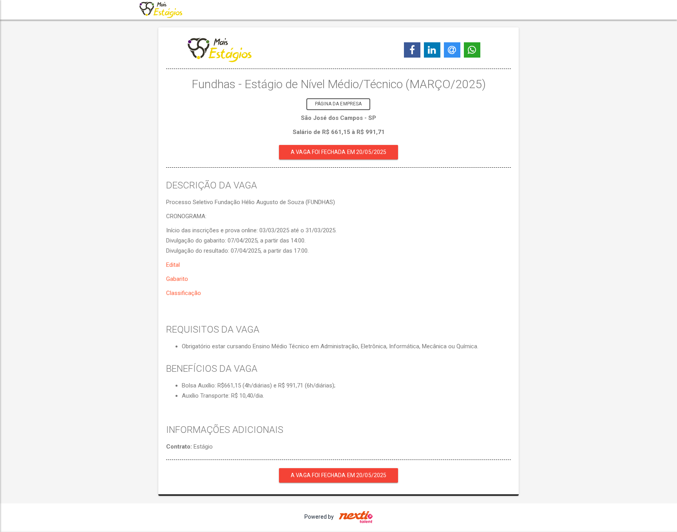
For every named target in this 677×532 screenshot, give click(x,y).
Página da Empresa (338, 104)
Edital (173, 264)
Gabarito (177, 278)
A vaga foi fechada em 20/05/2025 (338, 152)
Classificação (183, 293)
